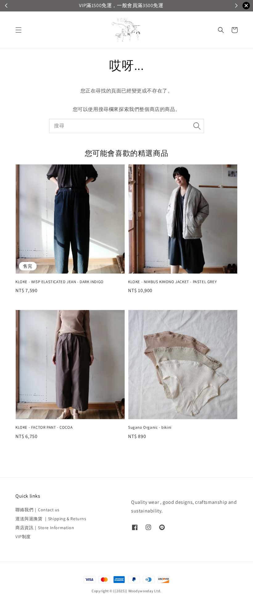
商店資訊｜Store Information (44, 527)
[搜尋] (197, 126)
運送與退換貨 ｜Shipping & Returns (50, 518)
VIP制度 (23, 536)
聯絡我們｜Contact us (37, 509)
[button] (18, 30)
